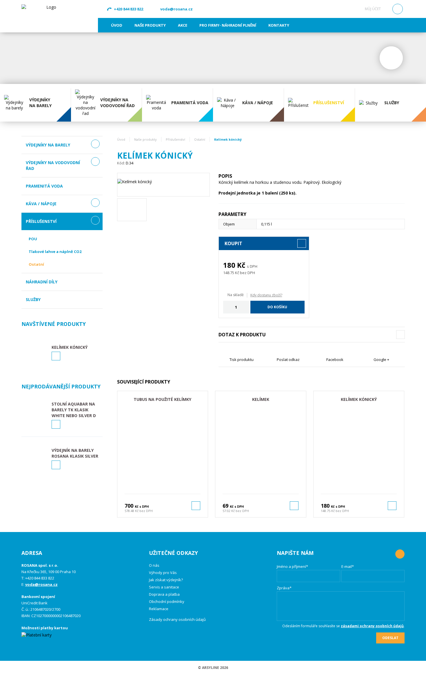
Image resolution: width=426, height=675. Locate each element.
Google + (381, 359)
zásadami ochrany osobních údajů (372, 625)
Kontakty (278, 25)
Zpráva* (284, 587)
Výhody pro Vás (163, 572)
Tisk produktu (242, 359)
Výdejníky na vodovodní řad (53, 165)
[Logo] (49, 16)
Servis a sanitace (164, 587)
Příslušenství (41, 221)
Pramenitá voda (44, 186)
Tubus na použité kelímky (162, 399)
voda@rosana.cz (176, 9)
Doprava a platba (164, 594)
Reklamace (158, 608)
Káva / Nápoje (41, 203)
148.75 (228, 272)
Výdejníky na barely (48, 145)
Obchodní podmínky (166, 601)
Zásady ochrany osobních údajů (177, 619)
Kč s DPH (142, 506)
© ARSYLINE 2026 (213, 667)
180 (229, 265)
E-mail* (347, 566)
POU (33, 238)
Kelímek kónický (359, 399)
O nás (154, 565)
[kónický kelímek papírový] (132, 209)
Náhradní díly (41, 282)
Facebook (334, 359)
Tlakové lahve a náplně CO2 (55, 251)
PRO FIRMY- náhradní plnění (227, 25)
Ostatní (36, 264)
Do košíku (277, 307)
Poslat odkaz (288, 359)
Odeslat (390, 637)
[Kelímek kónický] (163, 185)
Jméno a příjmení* (292, 566)
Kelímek (260, 399)
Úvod (116, 25)
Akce (182, 25)
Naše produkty (150, 25)
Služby (33, 299)
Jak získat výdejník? (166, 579)
